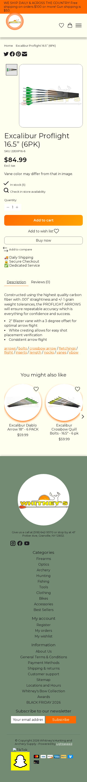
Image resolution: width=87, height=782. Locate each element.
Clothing (43, 593)
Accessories (43, 604)
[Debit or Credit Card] (36, 762)
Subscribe (60, 720)
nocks (49, 352)
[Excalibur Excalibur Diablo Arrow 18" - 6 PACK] (22, 402)
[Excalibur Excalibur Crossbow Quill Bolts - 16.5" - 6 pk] (64, 402)
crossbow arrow (43, 348)
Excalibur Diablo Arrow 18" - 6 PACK (22, 427)
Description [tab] (16, 282)
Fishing (43, 581)
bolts (22, 348)
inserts (21, 352)
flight (8, 352)
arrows (10, 348)
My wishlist (44, 636)
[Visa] (43, 757)
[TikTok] (20, 750)
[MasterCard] (36, 757)
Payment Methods (43, 663)
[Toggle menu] (78, 25)
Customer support (43, 674)
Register (44, 625)
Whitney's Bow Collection (43, 691)
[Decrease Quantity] (8, 207)
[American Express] (57, 757)
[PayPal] (64, 757)
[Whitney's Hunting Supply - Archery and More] (14, 21)
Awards (43, 697)
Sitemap (43, 680)
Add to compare (20, 249)
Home (8, 45)
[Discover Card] (50, 757)
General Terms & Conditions (43, 657)
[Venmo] (70, 757)
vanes (61, 352)
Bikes (43, 598)
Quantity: (10, 200)
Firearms (43, 559)
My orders (43, 631)
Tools (43, 587)
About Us (44, 651)
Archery (43, 570)
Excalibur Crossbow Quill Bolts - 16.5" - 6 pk (64, 429)
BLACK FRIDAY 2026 (43, 702)
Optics (43, 564)
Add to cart (43, 220)
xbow (73, 352)
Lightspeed (64, 743)
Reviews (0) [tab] (40, 282)
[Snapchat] (20, 769)
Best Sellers (43, 610)
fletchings (67, 348)
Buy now (43, 240)
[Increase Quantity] (17, 207)
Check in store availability (27, 191)
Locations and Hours (43, 685)
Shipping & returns (44, 668)
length (35, 352)
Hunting (43, 576)
